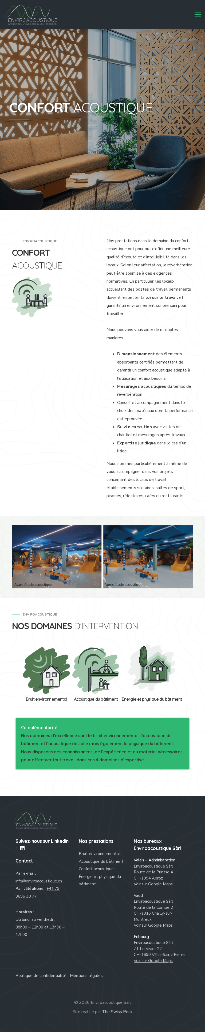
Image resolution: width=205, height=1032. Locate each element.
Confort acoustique (96, 869)
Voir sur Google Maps (153, 884)
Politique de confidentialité (40, 976)
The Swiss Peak (117, 1012)
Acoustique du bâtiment (101, 861)
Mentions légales (86, 976)
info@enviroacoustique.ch (38, 881)
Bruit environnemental (99, 853)
